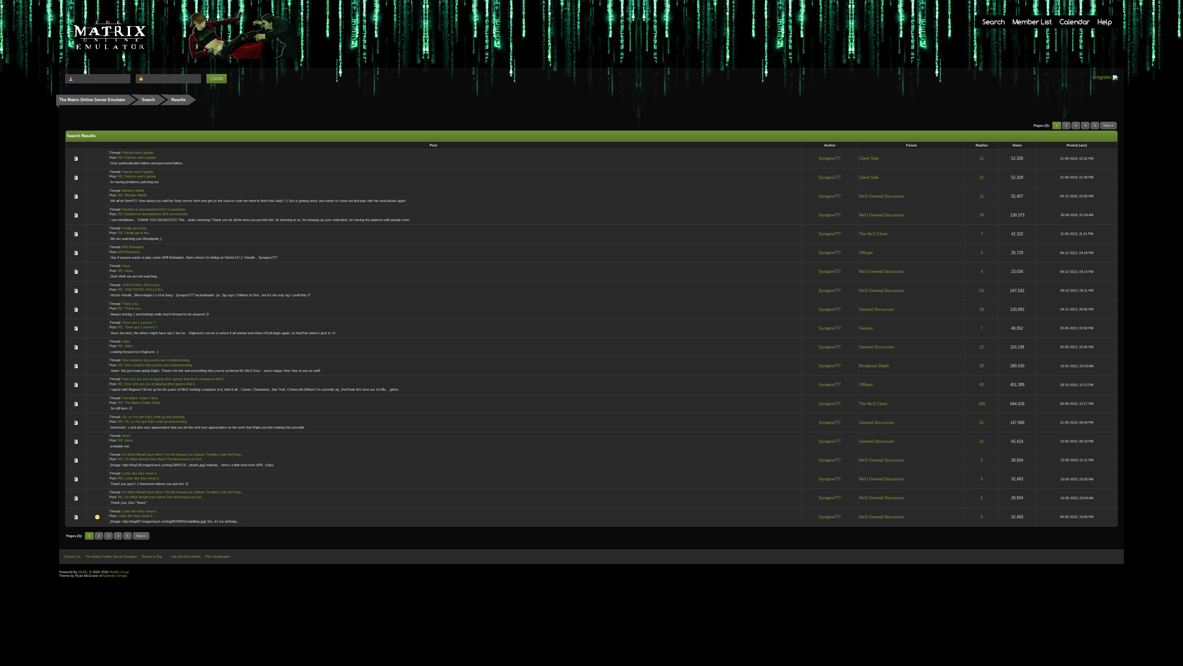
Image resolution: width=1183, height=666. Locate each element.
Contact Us (72, 556)
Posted (1072, 145)
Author (829, 145)
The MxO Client (873, 234)
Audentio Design (115, 576)
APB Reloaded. (133, 247)
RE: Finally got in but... (134, 233)
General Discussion (876, 309)
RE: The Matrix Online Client (139, 403)
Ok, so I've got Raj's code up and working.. (154, 417)
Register (1102, 77)
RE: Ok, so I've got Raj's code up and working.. (153, 421)
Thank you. (130, 304)
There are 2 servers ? (138, 322)
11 (982, 196)
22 (981, 347)
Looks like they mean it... (140, 473)
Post (433, 145)
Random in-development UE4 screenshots (153, 209)
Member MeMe (133, 190)
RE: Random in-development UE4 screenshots (153, 214)
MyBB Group (119, 572)
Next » (1108, 125)
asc (1083, 145)
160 (981, 403)
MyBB (82, 572)
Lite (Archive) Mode (186, 556)
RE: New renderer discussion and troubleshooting (155, 365)
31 (981, 422)
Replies (982, 145)
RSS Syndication (217, 556)
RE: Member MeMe (132, 195)
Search (993, 22)
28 (981, 309)
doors (126, 436)
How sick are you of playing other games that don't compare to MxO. (173, 379)
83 (981, 384)
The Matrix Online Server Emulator (92, 99)
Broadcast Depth (874, 366)
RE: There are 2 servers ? (137, 327)
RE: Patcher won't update (137, 157)
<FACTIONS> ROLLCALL (141, 285)
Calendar (1074, 22)
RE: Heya (125, 271)
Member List (1032, 22)
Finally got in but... (135, 228)
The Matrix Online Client (140, 398)
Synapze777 (830, 158)
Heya (126, 266)
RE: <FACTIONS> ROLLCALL (140, 289)
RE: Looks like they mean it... (139, 478)
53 (981, 290)
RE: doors (125, 440)
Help (1105, 22)
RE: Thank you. (129, 308)
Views (1017, 145)
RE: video (125, 346)
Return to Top (152, 556)
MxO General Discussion (881, 196)
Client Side (869, 158)
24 (981, 215)
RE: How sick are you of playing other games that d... (157, 384)
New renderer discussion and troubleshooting (156, 360)
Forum (911, 145)
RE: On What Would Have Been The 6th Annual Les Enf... (161, 459)
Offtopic (866, 252)
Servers (866, 328)
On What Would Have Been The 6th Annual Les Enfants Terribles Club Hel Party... (183, 454)
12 (981, 158)
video (126, 341)
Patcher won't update (137, 152)
